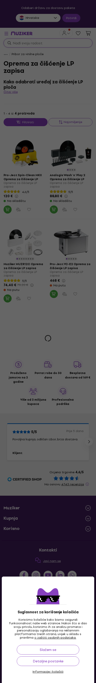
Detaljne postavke (48, 661)
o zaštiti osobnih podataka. (55, 637)
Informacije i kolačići (48, 672)
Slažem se (48, 650)
